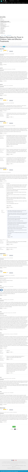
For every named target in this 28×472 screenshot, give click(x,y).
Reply (1, 64)
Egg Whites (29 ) (2, 28)
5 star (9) (1, 272)
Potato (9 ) (1, 32)
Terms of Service (21, 465)
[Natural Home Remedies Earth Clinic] (1, 1)
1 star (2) (1, 51)
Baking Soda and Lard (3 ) (3, 24)
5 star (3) (1, 409)
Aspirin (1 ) (1, 23)
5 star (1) (1, 169)
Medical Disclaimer (17, 465)
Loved (9, 46)
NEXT (14, 426)
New (6, 46)
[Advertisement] (14, 439)
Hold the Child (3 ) (2, 30)
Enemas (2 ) (1, 29)
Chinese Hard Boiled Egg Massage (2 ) (4, 26)
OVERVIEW (1, 18)
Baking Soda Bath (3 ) (2, 25)
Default (4, 46)
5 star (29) (1, 50)
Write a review (11, 51)
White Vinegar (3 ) (2, 33)
